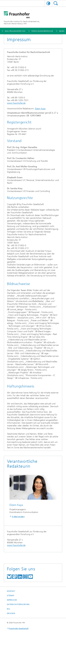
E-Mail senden (18, 516)
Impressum (12, 600)
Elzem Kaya (40, 108)
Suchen (55, 3)
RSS (8, 609)
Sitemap (10, 596)
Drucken (11, 613)
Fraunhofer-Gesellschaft (18, 629)
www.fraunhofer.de (16, 103)
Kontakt (11, 591)
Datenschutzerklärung (18, 604)
